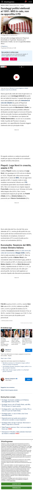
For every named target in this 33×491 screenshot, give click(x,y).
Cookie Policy (12, 480)
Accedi (30, 2)
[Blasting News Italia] (9, 2)
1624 (31, 446)
